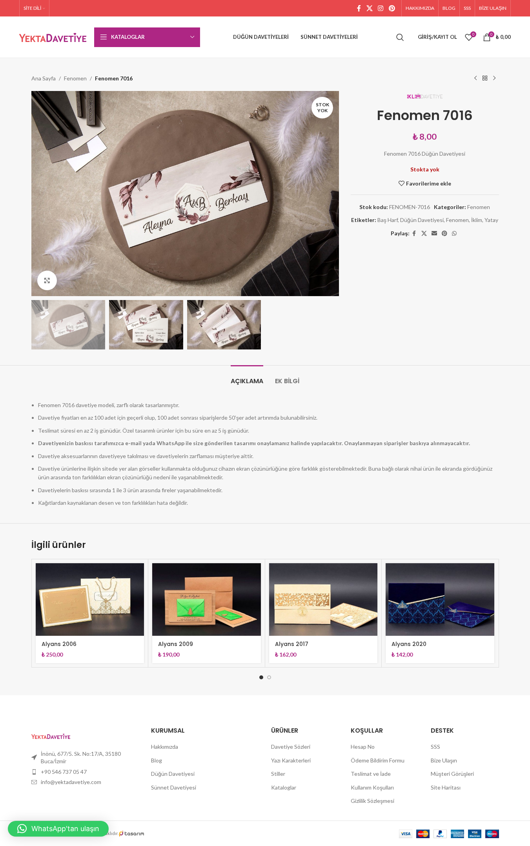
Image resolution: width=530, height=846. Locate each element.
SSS (435, 746)
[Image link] (50, 735)
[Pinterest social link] (391, 8)
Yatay (491, 220)
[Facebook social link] (359, 8)
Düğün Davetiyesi (422, 220)
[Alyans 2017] (323, 599)
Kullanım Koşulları (372, 787)
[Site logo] (52, 36)
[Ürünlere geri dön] (485, 78)
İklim (476, 220)
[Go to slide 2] (269, 677)
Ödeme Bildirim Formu (377, 760)
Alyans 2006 (59, 644)
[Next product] (494, 78)
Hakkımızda (164, 746)
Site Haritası (446, 787)
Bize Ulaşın (444, 760)
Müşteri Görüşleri (452, 773)
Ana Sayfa (43, 78)
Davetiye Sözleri (290, 746)
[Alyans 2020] (440, 599)
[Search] (400, 37)
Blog (156, 760)
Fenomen (75, 78)
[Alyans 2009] (206, 599)
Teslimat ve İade (371, 773)
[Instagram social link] (380, 8)
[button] (58, 829)
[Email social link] (434, 233)
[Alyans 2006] (90, 599)
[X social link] (369, 8)
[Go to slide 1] (261, 677)
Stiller (278, 773)
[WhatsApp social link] (454, 233)
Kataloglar (283, 787)
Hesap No (363, 746)
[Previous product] (475, 78)
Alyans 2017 (291, 644)
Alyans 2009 (175, 644)
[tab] (247, 377)
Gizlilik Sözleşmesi (372, 800)
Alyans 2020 (409, 644)
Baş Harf (387, 220)
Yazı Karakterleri (291, 760)
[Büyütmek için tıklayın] (47, 280)
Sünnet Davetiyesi (173, 787)
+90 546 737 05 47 (64, 771)
